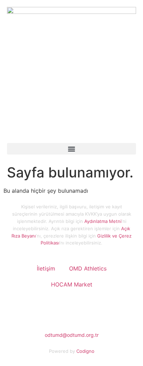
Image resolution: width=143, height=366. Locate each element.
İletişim (46, 268)
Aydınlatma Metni (102, 221)
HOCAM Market (71, 284)
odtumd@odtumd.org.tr (72, 335)
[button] (71, 149)
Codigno (85, 351)
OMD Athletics (88, 268)
